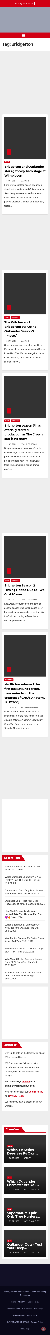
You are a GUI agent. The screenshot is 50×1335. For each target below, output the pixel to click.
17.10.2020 (12, 707)
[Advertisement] (25, 87)
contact (26, 1081)
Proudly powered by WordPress (17, 1292)
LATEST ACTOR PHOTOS (18, 1322)
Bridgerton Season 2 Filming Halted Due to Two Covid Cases (24, 590)
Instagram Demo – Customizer (25, 1315)
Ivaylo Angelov (29, 444)
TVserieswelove (29, 707)
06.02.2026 (14, 1158)
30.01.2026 (14, 1253)
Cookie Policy (33, 1302)
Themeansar (25, 1295)
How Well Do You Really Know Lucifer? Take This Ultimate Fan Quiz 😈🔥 (23, 914)
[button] (41, 35)
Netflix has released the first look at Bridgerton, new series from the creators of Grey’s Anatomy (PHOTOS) (24, 693)
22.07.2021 (12, 600)
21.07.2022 (12, 444)
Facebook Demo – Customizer (19, 1309)
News (7, 162)
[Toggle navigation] (23, 35)
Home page (38, 1309)
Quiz (9, 1177)
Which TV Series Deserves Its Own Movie (21, 1153)
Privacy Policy (37, 1322)
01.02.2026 (14, 1190)
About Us (22, 1302)
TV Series (15, 317)
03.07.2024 (12, 181)
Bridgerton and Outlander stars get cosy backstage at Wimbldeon (25, 171)
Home (13, 1302)
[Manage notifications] (43, 1329)
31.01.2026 (14, 1221)
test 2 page (25, 1329)
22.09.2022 (12, 341)
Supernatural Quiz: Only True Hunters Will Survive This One (24, 1216)
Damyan (25, 181)
